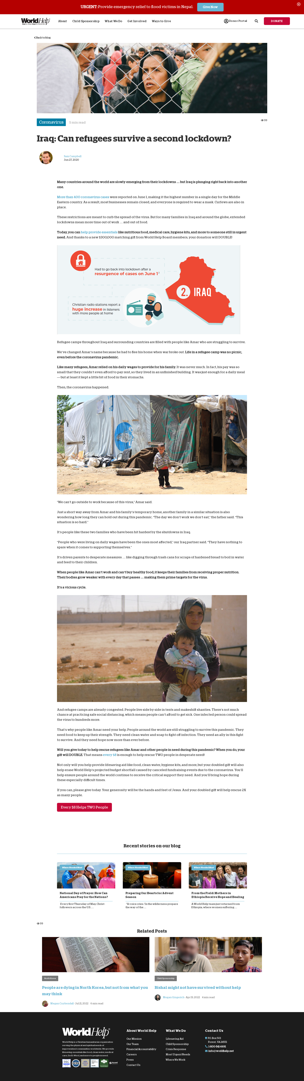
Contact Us (133, 1065)
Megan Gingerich (173, 997)
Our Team (132, 1044)
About (62, 21)
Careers (131, 1054)
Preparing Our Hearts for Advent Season (149, 895)
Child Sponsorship (85, 21)
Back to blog (43, 37)
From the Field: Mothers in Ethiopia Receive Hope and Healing (217, 895)
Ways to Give (161, 21)
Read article (86, 875)
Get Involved (137, 21)
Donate (277, 21)
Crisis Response (176, 1049)
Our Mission (134, 1039)
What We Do (113, 21)
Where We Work (175, 1059)
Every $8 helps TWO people (84, 807)
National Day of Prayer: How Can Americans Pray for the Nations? (84, 895)
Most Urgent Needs (178, 1054)
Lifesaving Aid (174, 1039)
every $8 (109, 754)
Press (130, 1059)
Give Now (210, 7)
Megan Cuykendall (62, 1003)
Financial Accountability (141, 1049)
